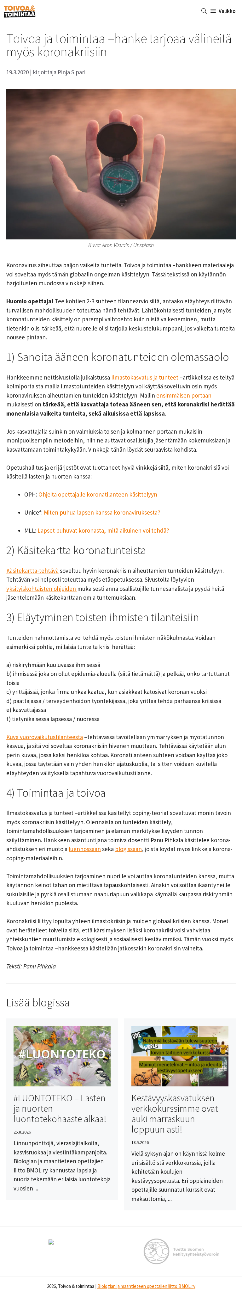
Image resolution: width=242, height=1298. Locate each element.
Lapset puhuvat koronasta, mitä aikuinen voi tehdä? (103, 530)
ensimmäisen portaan (183, 395)
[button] (204, 11)
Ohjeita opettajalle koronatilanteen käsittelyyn (97, 494)
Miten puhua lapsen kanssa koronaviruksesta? (102, 512)
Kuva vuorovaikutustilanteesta (44, 737)
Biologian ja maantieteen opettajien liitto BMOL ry (146, 1286)
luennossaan (85, 849)
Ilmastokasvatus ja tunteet (144, 377)
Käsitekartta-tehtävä (32, 570)
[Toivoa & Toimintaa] (19, 11)
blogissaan (128, 849)
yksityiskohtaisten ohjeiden (41, 588)
